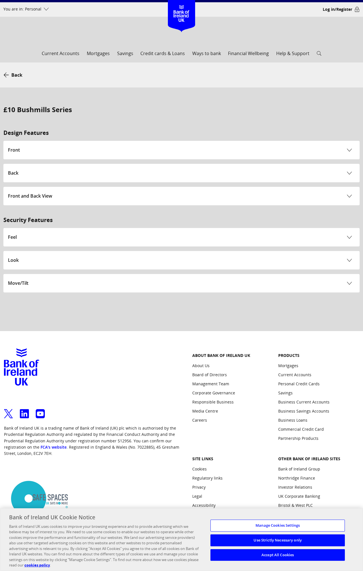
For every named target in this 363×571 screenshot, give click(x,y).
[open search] (319, 55)
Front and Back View (30, 196)
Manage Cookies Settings (278, 525)
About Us (201, 365)
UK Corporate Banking (299, 496)
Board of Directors (209, 374)
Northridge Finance (296, 478)
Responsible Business (213, 402)
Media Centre (205, 411)
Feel (12, 237)
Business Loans (292, 420)
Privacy (199, 487)
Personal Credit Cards (299, 383)
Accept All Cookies (277, 554)
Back (13, 173)
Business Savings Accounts (303, 411)
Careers (199, 420)
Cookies (199, 469)
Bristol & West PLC (295, 505)
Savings (125, 53)
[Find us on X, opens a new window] (8, 410)
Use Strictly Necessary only (278, 540)
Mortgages (98, 53)
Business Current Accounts (304, 402)
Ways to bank (206, 53)
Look (13, 260)
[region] (181, 539)
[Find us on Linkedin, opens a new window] (24, 410)
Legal (197, 496)
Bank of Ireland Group (299, 469)
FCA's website (54, 447)
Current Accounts (60, 53)
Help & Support (292, 53)
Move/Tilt (18, 283)
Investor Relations (295, 487)
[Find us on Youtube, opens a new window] (40, 410)
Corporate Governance (213, 393)
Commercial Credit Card (301, 429)
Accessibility (204, 505)
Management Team (210, 383)
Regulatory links (207, 478)
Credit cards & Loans (162, 53)
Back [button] (16, 75)
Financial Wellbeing (248, 53)
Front (14, 150)
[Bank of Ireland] (181, 8)
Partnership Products (298, 438)
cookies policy (37, 565)
